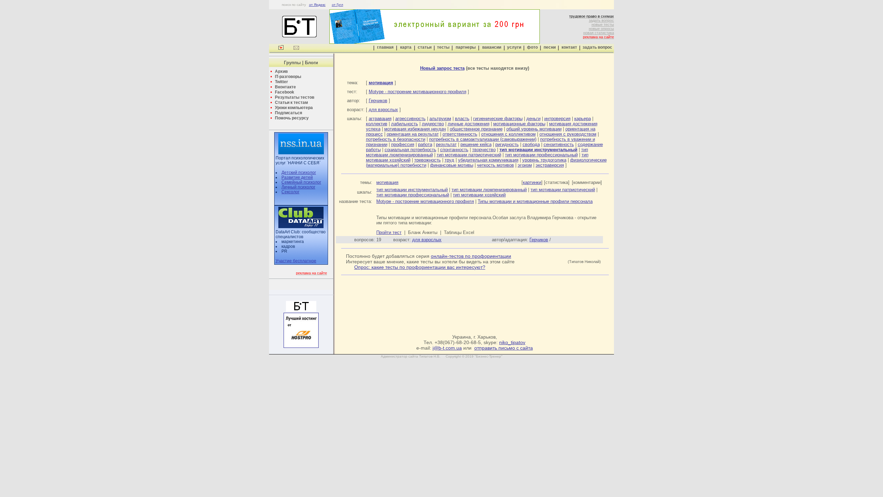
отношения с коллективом (508, 134)
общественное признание (476, 128)
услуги (514, 47)
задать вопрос (601, 20)
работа (425, 144)
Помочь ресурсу (292, 118)
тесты (443, 47)
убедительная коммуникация (488, 160)
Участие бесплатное (296, 261)
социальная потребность (410, 149)
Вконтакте (285, 87)
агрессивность (410, 118)
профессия (402, 144)
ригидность (507, 144)
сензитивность (559, 144)
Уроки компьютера (294, 107)
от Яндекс (317, 5)
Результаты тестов (294, 97)
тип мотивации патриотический (469, 154)
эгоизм (525, 165)
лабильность (404, 123)
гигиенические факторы (498, 118)
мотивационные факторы (519, 123)
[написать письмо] (296, 48)
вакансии (491, 47)
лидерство (433, 123)
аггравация (380, 118)
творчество (484, 149)
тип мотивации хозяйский (479, 194)
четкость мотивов (495, 165)
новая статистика (598, 33)
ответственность (460, 134)
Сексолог (290, 191)
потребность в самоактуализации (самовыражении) (482, 139)
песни (550, 47)
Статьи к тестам (291, 102)
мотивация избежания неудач (415, 128)
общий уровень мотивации (534, 128)
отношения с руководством (567, 134)
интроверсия (557, 118)
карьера (582, 118)
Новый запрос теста (442, 68)
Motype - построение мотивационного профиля (417, 91)
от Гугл (337, 5)
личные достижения (468, 123)
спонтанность (454, 149)
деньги (533, 118)
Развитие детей (297, 177)
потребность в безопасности (395, 139)
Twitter (281, 81)
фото (532, 47)
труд (449, 160)
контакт (569, 47)
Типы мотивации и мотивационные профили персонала (535, 201)
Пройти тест (388, 232)
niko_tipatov (512, 342)
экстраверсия (550, 165)
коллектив (376, 123)
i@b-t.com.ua (447, 348)
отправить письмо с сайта (503, 348)
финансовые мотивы (451, 165)
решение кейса (476, 144)
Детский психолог (298, 172)
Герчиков (378, 100)
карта (405, 47)
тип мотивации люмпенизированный (489, 189)
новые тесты (603, 24)
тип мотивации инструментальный (412, 189)
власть (462, 118)
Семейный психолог (301, 182)
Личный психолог (298, 187)
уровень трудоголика (544, 160)
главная (385, 47)
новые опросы (601, 29)
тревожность (427, 160)
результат (446, 144)
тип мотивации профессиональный (541, 154)
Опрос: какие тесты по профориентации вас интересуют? (419, 267)
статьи (424, 47)
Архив (281, 71)
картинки (532, 182)
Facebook (284, 92)
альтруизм (440, 118)
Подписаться (288, 112)
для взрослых (383, 109)
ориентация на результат (413, 134)
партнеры (466, 47)
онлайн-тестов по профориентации (471, 256)
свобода (531, 144)
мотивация (387, 182)
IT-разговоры (288, 76)
